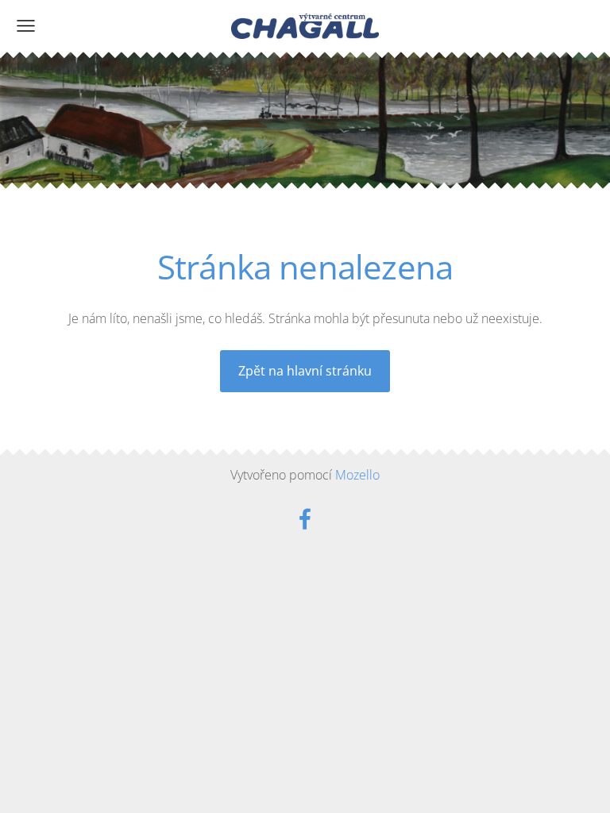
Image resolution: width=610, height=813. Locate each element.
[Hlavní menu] (26, 26)
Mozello (357, 475)
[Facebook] (305, 519)
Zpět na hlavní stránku (305, 371)
